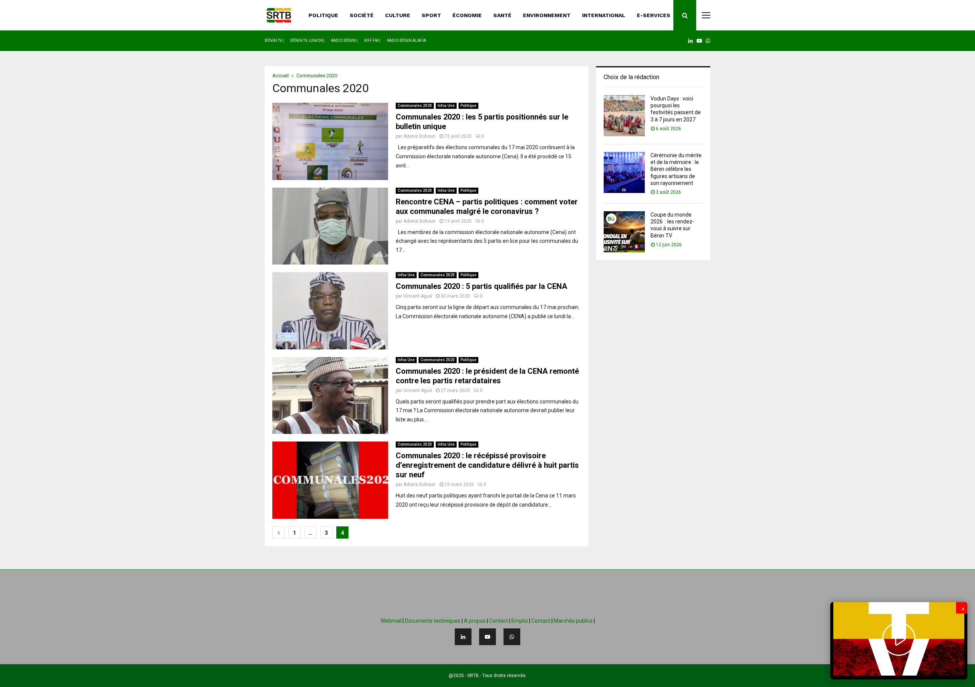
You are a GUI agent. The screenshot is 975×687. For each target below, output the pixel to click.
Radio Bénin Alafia (406, 40)
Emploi (519, 621)
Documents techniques (432, 621)
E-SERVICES (653, 15)
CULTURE (397, 15)
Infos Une (446, 106)
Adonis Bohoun (419, 136)
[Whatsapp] (511, 636)
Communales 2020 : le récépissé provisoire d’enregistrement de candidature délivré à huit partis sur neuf (487, 465)
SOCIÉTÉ (362, 15)
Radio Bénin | (344, 40)
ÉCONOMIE (467, 15)
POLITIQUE (323, 15)
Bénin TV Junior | (307, 40)
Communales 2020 (415, 106)
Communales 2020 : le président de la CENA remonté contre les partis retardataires (487, 376)
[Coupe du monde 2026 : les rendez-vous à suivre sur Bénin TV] (624, 231)
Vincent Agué (417, 296)
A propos (475, 621)
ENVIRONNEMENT (547, 15)
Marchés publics (573, 621)
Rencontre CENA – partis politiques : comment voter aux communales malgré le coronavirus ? (487, 206)
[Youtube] (487, 636)
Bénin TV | (274, 40)
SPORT (431, 15)
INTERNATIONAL (603, 15)
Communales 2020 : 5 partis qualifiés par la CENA (481, 286)
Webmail (390, 621)
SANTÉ (502, 15)
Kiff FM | (372, 40)
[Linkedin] (463, 636)
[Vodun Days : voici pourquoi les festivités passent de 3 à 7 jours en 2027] (624, 115)
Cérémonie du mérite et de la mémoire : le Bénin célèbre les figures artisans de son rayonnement (676, 169)
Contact (498, 621)
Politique (468, 106)
